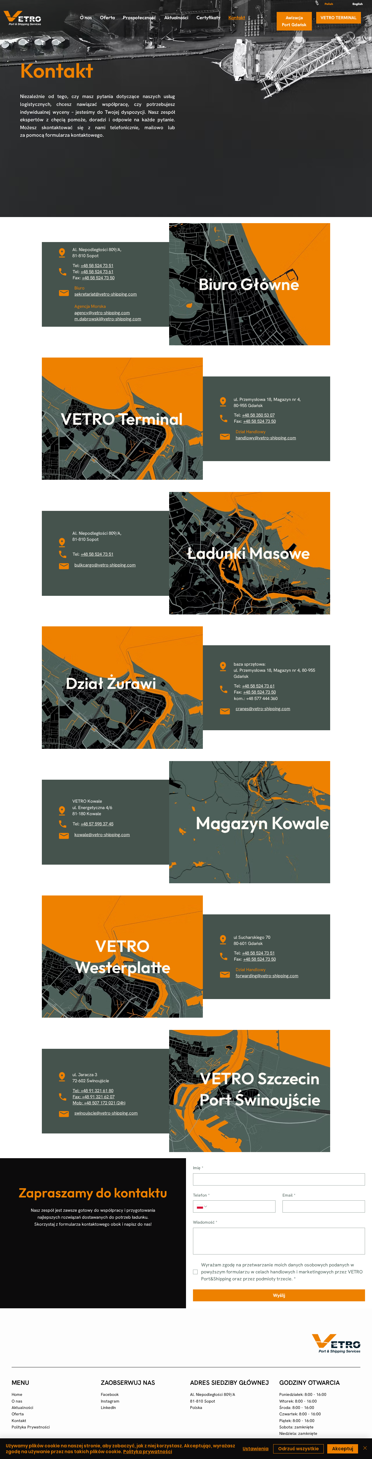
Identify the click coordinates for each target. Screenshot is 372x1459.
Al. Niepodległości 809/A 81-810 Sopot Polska (212, 1401)
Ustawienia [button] (256, 1449)
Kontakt (19, 1420)
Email (289, 1195)
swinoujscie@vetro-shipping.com (106, 1113)
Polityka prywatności (147, 1452)
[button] (107, 17)
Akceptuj (342, 1449)
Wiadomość (205, 1222)
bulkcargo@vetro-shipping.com (105, 565)
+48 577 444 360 (262, 698)
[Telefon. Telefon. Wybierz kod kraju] (202, 1206)
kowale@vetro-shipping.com (102, 835)
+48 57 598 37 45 (97, 824)
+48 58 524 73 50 (259, 421)
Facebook (110, 1394)
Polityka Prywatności (31, 1427)
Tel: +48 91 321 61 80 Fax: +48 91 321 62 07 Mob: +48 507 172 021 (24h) (99, 1097)
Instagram (110, 1401)
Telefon (201, 1195)
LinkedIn (108, 1407)
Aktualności (22, 1407)
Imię (198, 1167)
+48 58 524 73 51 (97, 266)
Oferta (18, 1414)
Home (17, 1394)
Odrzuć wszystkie (298, 1449)
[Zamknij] (365, 1448)
